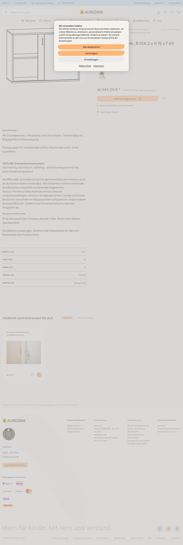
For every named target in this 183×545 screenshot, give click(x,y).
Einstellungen (91, 59)
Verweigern (91, 53)
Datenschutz (85, 65)
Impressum (98, 65)
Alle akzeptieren (91, 47)
